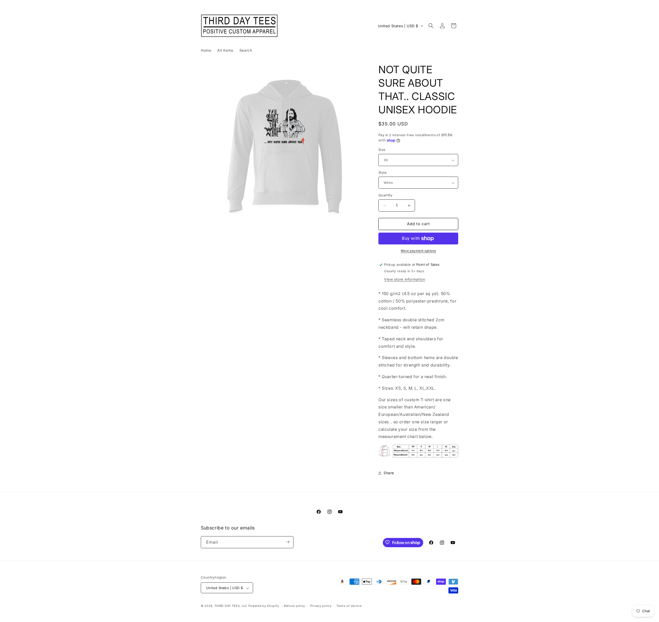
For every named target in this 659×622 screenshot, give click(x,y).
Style (382, 172)
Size (382, 150)
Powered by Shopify (263, 606)
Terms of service (348, 606)
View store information (404, 279)
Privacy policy (321, 606)
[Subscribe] (287, 542)
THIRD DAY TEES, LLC (230, 606)
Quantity (385, 195)
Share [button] (389, 473)
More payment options (418, 251)
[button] (431, 25)
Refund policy (294, 606)
